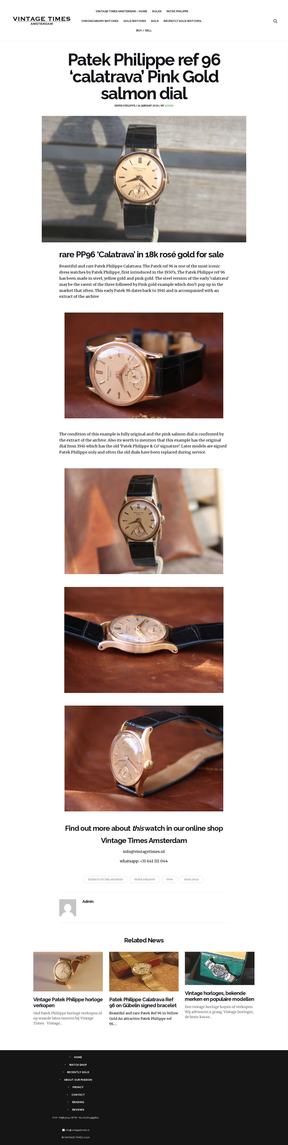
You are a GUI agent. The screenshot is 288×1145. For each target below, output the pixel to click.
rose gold (191, 879)
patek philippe (124, 105)
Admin (169, 105)
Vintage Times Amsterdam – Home (121, 11)
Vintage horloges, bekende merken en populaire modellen (219, 996)
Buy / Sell (144, 30)
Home (78, 1057)
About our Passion (78, 1079)
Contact (78, 1094)
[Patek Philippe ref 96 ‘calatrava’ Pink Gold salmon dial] (144, 179)
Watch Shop (78, 1064)
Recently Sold (78, 1072)
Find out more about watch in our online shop (144, 828)
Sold (155, 21)
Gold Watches (134, 21)
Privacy (78, 1087)
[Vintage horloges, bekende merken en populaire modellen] (219, 968)
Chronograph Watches (99, 21)
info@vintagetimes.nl (77, 1130)
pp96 (170, 879)
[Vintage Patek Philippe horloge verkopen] (68, 971)
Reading (78, 1102)
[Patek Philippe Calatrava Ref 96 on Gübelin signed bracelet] (144, 971)
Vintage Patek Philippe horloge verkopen (68, 1002)
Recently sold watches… (183, 21)
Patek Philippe (177, 11)
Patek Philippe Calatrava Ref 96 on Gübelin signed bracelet (142, 1002)
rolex (156, 11)
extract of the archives (105, 879)
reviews (78, 1109)
